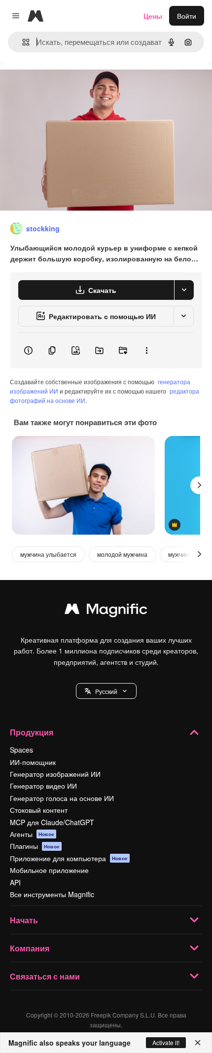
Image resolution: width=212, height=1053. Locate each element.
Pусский (106, 691)
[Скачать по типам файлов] (184, 290)
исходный (66, 84)
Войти (186, 16)
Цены (152, 16)
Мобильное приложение (49, 870)
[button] (106, 691)
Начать (24, 920)
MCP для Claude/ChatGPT (52, 822)
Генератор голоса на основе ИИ (62, 798)
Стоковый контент (39, 810)
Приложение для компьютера (69, 858)
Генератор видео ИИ (43, 786)
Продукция (31, 732)
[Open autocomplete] (21, 42)
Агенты (32, 834)
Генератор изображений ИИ (55, 774)
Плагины (35, 846)
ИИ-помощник (33, 762)
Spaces (21, 750)
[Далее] (199, 485)
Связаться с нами (45, 976)
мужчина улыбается (48, 554)
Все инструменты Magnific (52, 894)
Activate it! (165, 1042)
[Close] (198, 1043)
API (15, 882)
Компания (29, 948)
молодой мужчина (122, 554)
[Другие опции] (146, 351)
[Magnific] (106, 611)
